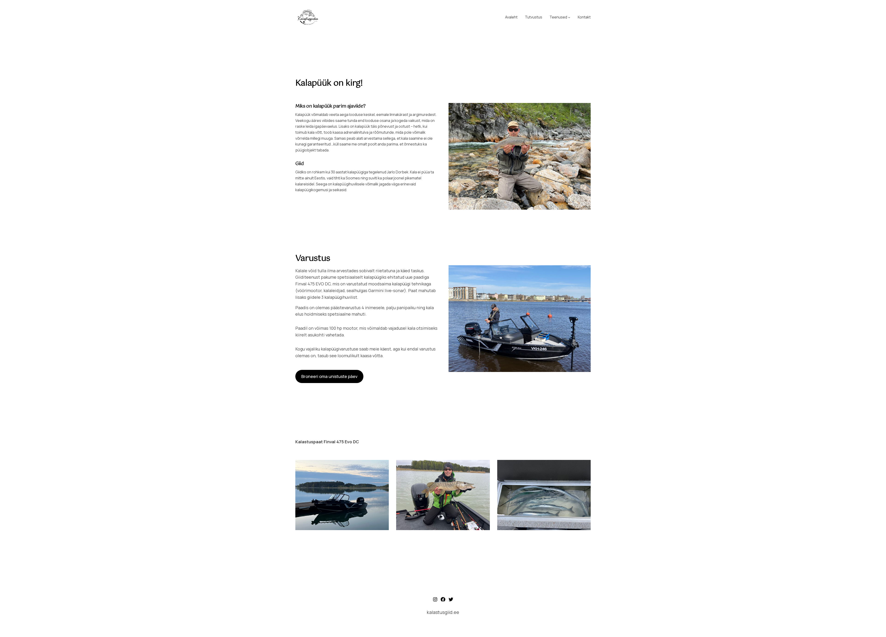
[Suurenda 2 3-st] (484, 466)
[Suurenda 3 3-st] (584, 466)
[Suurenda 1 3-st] (382, 466)
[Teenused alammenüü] (569, 17)
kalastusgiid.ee (443, 612)
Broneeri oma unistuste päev (329, 376)
